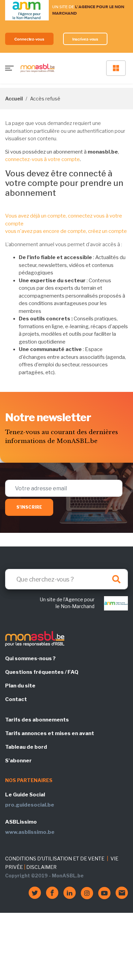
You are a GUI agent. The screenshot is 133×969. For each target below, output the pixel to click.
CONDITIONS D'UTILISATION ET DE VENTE (54, 858)
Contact (16, 699)
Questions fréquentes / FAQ (41, 672)
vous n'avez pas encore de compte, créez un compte (66, 231)
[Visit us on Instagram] (87, 893)
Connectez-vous (29, 39)
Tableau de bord (26, 747)
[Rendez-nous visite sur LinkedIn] (69, 893)
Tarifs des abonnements (37, 720)
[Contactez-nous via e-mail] (122, 893)
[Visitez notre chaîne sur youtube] (104, 893)
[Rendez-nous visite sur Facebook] (52, 893)
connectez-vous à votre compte (42, 159)
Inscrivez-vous (85, 39)
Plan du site (20, 686)
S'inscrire (29, 507)
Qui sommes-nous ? (30, 658)
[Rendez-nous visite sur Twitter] (35, 893)
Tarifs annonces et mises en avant (49, 733)
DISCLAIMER (41, 867)
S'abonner (18, 761)
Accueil (14, 98)
